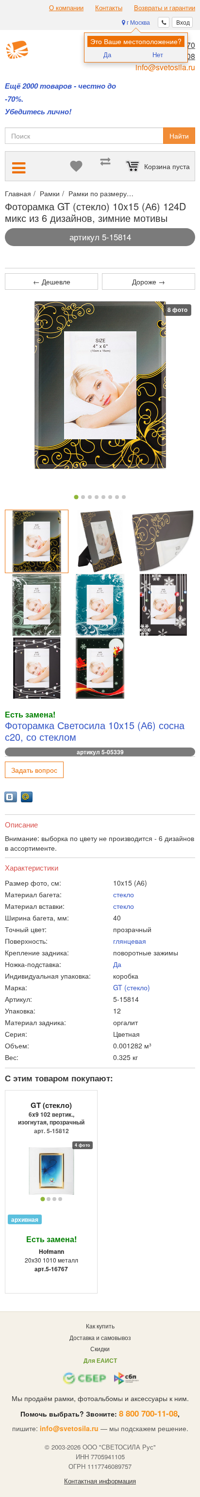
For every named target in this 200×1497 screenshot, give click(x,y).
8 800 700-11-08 (148, 1413)
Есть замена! (51, 1239)
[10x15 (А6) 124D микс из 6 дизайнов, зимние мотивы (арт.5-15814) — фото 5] (100, 605)
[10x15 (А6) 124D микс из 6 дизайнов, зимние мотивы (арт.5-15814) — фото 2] (100, 541)
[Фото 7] (117, 497)
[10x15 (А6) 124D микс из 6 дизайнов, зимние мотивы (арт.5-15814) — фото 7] (36, 668)
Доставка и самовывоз (100, 1337)
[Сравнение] (105, 166)
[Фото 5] (103, 497)
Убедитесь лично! (38, 112)
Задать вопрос (34, 770)
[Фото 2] (83, 497)
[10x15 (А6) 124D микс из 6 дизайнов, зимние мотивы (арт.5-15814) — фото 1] (36, 541)
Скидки (100, 1348)
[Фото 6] (110, 497)
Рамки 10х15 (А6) (163, 193)
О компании (66, 7)
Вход (182, 22)
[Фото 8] (124, 497)
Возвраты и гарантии (164, 7)
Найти (179, 135)
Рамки (50, 193)
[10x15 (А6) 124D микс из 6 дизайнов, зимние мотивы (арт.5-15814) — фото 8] (100, 668)
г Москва (137, 22)
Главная (18, 193)
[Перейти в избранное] (76, 166)
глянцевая (129, 941)
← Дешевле (51, 281)
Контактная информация (100, 1481)
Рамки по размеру (97, 193)
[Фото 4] (97, 497)
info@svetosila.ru (165, 67)
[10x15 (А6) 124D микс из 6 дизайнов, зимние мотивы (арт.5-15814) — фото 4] (36, 605)
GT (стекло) (131, 987)
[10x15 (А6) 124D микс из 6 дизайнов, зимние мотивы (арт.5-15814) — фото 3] (163, 541)
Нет (157, 54)
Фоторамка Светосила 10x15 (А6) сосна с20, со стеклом (94, 731)
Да (107, 54)
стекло (123, 894)
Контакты (108, 7)
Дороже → (148, 281)
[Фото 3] (90, 497)
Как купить (100, 1326)
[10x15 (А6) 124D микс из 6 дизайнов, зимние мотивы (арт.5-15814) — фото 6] (163, 605)
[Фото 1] (76, 497)
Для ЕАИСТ (100, 1360)
